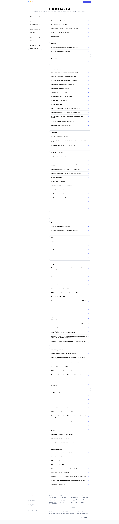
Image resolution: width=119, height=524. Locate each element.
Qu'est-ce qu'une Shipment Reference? (59, 100)
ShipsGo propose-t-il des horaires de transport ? (61, 460)
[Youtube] (36, 510)
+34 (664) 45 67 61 (32, 505)
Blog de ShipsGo (74, 502)
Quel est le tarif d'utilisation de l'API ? (59, 24)
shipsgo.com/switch (34, 48)
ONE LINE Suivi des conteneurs (83, 513)
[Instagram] (34, 510)
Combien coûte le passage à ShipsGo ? (59, 484)
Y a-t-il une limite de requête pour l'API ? (59, 366)
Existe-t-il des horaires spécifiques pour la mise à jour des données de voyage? (67, 323)
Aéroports (62, 502)
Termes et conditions (85, 497)
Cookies (82, 502)
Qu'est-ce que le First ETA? (56, 104)
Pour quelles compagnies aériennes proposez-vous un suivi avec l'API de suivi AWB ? (68, 399)
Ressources (57, 1)
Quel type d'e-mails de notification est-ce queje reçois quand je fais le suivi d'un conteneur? (67, 117)
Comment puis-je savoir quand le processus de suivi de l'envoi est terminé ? (66, 442)
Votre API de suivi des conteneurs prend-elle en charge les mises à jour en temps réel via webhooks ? (68, 384)
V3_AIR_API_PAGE (33, 45)
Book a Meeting (79, 1)
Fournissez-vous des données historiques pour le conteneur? (63, 20)
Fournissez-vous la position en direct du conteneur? (61, 96)
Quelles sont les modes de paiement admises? (60, 51)
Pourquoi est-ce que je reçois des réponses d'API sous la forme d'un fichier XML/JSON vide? (69, 301)
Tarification (64, 1)
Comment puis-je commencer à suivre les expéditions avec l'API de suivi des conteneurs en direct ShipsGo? (69, 268)
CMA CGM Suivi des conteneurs (83, 511)
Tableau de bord (87, 1)
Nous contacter (73, 507)
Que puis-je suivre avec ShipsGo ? (58, 456)
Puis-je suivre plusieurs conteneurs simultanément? (61, 125)
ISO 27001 (83, 504)
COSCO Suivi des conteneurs (68, 513)
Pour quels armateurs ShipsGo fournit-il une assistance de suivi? (64, 72)
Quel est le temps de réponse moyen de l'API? (60, 327)
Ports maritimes (63, 497)
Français (85, 517)
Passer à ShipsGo (74, 500)
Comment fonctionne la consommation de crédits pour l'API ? (63, 421)
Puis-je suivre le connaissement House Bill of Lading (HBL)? (63, 76)
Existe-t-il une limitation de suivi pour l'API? (60, 32)
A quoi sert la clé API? (55, 36)
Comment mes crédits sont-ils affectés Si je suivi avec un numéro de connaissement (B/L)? (68, 141)
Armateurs (62, 499)
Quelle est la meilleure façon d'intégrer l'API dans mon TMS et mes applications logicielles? (67, 375)
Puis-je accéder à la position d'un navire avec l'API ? (62, 370)
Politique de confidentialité (86, 499)
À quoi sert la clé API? (55, 284)
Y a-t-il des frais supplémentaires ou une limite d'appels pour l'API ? (65, 403)
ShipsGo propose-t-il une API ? (57, 464)
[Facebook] (32, 510)
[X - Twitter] (30, 510)
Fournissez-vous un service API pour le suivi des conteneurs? (63, 280)
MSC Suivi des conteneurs (54, 511)
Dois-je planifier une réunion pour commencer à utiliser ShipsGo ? (64, 468)
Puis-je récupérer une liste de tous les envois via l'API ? (62, 434)
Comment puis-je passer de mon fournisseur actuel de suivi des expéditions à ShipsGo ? (69, 476)
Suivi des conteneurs (34, 24)
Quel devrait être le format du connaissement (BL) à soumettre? (64, 80)
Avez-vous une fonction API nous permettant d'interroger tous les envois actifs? (67, 305)
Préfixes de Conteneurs (64, 500)
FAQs (72, 504)
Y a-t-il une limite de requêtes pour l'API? (59, 407)
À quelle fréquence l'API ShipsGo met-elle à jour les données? (64, 276)
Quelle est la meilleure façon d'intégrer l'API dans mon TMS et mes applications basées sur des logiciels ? (69, 416)
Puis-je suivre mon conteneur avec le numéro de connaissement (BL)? (65, 112)
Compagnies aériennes (64, 504)
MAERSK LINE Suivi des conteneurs (69, 511)
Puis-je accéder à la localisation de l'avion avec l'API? (62, 411)
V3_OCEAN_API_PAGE (34, 42)
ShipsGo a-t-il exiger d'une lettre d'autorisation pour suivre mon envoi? (65, 272)
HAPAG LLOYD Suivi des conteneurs (55, 513)
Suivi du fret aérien (52, 500)
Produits (38, 1)
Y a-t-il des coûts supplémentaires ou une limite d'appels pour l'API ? (65, 362)
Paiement (32, 34)
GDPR (82, 500)
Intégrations (50, 1)
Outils (44, 1)
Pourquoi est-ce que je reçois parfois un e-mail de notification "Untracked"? (66, 108)
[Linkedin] (28, 510)
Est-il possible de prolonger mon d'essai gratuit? (61, 61)
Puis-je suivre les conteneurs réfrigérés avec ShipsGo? (62, 84)
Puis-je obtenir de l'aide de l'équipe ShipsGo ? (60, 472)
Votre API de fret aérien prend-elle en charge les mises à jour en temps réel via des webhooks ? (68, 429)
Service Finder (51, 499)
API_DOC (32, 40)
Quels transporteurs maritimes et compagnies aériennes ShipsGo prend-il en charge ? (68, 480)
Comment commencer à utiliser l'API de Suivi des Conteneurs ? (64, 353)
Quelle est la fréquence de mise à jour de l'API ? (61, 379)
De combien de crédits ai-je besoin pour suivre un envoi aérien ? (64, 145)
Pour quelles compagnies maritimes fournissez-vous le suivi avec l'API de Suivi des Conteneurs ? (68, 358)
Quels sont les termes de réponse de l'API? (60, 313)
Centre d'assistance (74, 505)
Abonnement (32, 21)
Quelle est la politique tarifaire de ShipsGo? (60, 136)
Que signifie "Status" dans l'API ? (58, 296)
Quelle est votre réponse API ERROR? (59, 309)
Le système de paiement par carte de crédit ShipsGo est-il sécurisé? (65, 47)
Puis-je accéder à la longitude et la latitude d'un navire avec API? (64, 28)
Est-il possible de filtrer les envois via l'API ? (60, 438)
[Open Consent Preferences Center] (81, 517)
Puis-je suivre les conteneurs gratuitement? (60, 88)
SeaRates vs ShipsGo (74, 497)
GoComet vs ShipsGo (74, 499)
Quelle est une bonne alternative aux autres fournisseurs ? (63, 452)
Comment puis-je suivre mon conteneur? (59, 92)
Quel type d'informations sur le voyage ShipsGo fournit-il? (63, 121)
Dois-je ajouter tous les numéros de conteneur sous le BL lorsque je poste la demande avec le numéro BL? (68, 318)
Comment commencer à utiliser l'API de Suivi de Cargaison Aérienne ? (65, 395)
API (31, 16)
